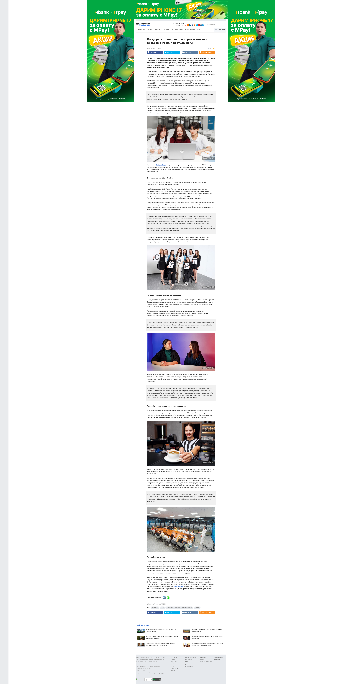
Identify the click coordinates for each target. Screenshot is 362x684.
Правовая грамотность (205, 661)
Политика (150, 30)
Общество (167, 30)
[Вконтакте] (190, 25)
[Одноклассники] (194, 25)
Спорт (181, 30)
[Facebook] (192, 25)
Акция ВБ (199, 30)
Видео (187, 664)
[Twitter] (197, 25)
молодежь (155, 607)
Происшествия (190, 30)
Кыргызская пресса (190, 659)
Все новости (141, 30)
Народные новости (190, 657)
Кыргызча (140, 20)
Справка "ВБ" (202, 663)
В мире (173, 670)
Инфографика (189, 666)
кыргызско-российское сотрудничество (179, 607)
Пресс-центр (217, 659)
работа (197, 607)
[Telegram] (203, 25)
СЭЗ (162, 607)
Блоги (186, 661)
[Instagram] (201, 25)
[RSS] (188, 25)
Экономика (158, 30)
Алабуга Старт (161, 165)
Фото (186, 663)
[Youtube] (199, 25)
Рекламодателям (221, 20)
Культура (175, 30)
